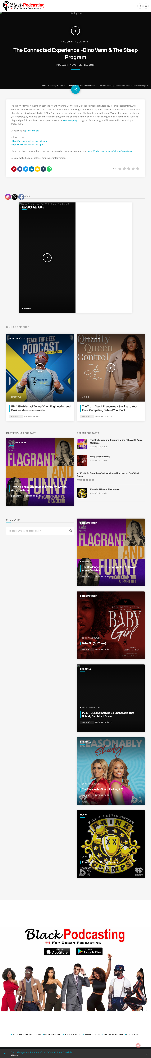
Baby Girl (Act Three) (100, 456)
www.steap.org (70, 120)
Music (83, 815)
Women (85, 397)
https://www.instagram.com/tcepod (29, 141)
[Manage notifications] (138, 1045)
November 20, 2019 (82, 65)
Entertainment (88, 523)
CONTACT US (132, 1034)
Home (43, 86)
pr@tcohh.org (32, 130)
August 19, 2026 (103, 416)
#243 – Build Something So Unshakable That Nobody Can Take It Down (108, 475)
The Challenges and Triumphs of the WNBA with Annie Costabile (41, 1052)
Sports (85, 562)
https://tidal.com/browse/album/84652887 (109, 151)
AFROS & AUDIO (92, 1034)
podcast (62, 65)
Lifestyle (85, 669)
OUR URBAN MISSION (113, 1034)
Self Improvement (87, 86)
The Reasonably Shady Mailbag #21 (102, 789)
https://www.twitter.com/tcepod (27, 144)
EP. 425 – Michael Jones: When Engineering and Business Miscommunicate (40, 408)
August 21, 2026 (98, 447)
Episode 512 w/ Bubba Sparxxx (105, 489)
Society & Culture (57, 86)
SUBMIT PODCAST (73, 1034)
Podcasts (72, 86)
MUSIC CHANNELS (52, 1034)
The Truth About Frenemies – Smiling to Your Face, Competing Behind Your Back (109, 408)
